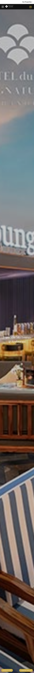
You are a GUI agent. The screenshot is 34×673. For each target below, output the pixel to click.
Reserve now (7, 670)
